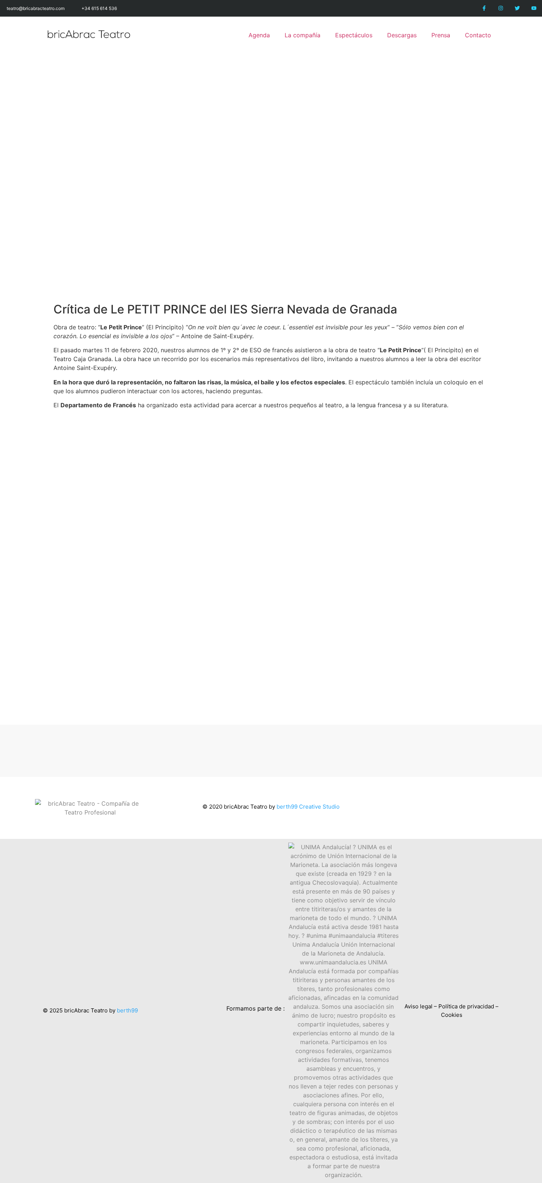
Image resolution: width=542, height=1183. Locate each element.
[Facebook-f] (484, 8)
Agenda (259, 35)
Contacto (478, 35)
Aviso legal (418, 1006)
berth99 (127, 1010)
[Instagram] (501, 8)
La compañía (302, 35)
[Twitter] (517, 8)
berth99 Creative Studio (308, 806)
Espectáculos (353, 35)
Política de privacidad (466, 1006)
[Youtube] (533, 8)
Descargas (402, 35)
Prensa (440, 35)
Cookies (451, 1014)
